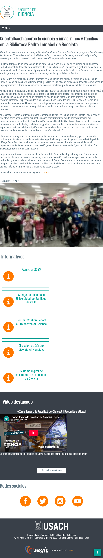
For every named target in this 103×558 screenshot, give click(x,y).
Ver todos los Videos (52, 470)
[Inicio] (51, 13)
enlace (46, 172)
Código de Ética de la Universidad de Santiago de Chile (31, 299)
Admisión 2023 (31, 270)
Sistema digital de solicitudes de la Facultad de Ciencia (31, 375)
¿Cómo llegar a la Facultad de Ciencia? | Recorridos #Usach (51, 412)
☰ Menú (6, 28)
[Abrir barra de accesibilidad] (97, 552)
